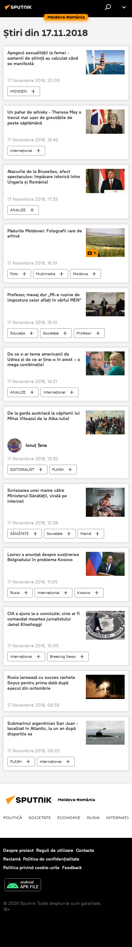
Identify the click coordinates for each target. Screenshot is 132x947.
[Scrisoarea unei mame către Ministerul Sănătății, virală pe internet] (105, 502)
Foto (14, 273)
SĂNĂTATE (19, 533)
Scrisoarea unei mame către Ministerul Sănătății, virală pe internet (37, 496)
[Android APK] (23, 885)
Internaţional (21, 150)
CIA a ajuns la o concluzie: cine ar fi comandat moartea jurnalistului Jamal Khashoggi (43, 619)
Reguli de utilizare (54, 850)
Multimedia (45, 273)
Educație (17, 333)
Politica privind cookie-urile (31, 867)
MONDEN (18, 91)
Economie (68, 817)
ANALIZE (18, 209)
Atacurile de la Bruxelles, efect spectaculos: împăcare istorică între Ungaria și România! (43, 177)
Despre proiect (18, 850)
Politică (12, 817)
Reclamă (12, 859)
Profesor (84, 333)
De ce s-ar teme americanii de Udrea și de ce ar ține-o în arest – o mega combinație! (43, 359)
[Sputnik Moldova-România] (19, 9)
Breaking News (63, 656)
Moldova (80, 273)
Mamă (85, 533)
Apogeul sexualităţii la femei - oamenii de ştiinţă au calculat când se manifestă (42, 58)
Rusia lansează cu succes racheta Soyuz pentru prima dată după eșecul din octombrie (41, 683)
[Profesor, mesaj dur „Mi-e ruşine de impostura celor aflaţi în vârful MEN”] (105, 304)
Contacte (85, 850)
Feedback (72, 867)
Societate (51, 333)
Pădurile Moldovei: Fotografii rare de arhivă (44, 233)
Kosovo (83, 592)
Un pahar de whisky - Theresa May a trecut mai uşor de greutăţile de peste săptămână (44, 117)
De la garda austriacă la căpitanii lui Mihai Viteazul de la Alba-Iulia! (43, 415)
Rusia (15, 592)
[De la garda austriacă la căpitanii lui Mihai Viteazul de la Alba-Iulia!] (105, 422)
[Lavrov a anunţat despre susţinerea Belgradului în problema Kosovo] (105, 564)
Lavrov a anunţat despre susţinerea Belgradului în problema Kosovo (43, 557)
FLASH (58, 469)
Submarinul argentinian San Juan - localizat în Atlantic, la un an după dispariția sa (42, 729)
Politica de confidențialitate (51, 859)
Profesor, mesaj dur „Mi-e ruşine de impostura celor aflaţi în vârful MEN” (44, 297)
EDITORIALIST (22, 469)
